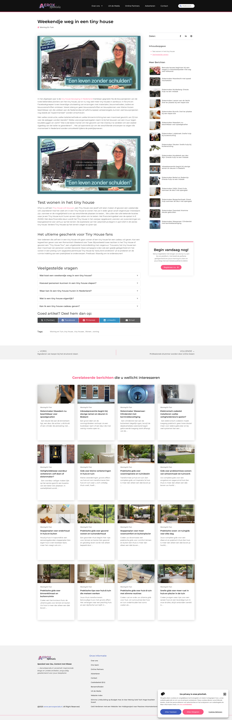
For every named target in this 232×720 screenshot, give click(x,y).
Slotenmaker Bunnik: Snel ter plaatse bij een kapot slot (177, 112)
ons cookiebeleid (185, 704)
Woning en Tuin (47, 27)
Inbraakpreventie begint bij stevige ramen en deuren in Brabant (176, 167)
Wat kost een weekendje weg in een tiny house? (89, 275)
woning (96, 331)
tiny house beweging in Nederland (76, 99)
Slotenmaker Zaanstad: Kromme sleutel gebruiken (175, 211)
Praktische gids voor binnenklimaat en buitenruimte (50, 593)
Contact (164, 6)
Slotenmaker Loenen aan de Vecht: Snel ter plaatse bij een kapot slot (176, 101)
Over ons (96, 6)
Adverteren (150, 6)
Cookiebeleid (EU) (98, 682)
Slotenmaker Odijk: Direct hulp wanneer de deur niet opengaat (175, 189)
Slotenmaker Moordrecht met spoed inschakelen (176, 79)
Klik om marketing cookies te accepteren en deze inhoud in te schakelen (89, 165)
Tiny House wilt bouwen (63, 208)
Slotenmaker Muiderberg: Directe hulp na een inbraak (175, 90)
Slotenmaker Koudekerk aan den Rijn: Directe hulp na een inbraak (175, 156)
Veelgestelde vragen (160, 54)
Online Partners (132, 6)
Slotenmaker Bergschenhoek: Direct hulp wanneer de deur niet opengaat (177, 200)
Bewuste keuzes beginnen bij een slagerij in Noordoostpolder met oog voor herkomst (176, 69)
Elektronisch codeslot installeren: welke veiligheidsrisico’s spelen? (173, 414)
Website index (96, 695)
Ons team (95, 665)
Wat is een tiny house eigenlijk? (89, 298)
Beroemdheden (97, 687)
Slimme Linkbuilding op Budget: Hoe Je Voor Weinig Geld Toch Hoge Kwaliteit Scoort (123, 701)
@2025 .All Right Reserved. (58, 707)
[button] (225, 694)
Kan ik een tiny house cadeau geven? (89, 306)
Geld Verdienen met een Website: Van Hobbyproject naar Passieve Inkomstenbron (124, 706)
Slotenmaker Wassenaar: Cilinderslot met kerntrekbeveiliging (177, 222)
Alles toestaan (171, 712)
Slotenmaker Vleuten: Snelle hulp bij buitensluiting (176, 145)
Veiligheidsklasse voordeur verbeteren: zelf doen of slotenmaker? (53, 474)
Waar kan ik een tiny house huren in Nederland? (89, 291)
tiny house (68, 331)
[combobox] (186, 6)
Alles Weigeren (193, 712)
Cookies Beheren (215, 712)
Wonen (88, 331)
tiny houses (79, 331)
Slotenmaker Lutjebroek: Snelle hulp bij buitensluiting (176, 134)
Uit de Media (114, 6)
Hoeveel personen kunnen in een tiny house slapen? (89, 283)
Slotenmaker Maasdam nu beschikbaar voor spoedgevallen (175, 123)
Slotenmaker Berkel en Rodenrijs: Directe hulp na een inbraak (175, 178)
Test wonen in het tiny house (163, 51)
